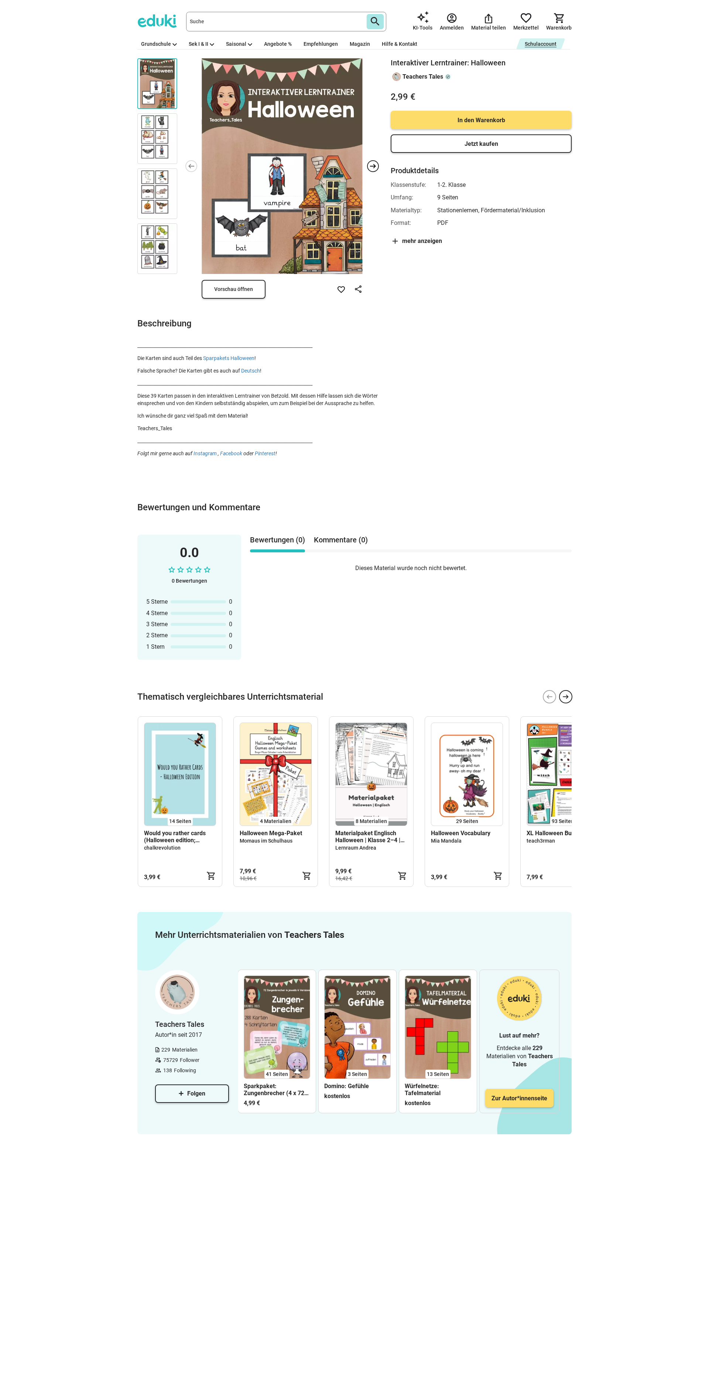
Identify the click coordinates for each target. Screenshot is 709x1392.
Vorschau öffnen (233, 289)
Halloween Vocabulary (460, 833)
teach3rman (541, 841)
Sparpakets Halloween (228, 358)
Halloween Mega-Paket (271, 833)
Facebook (231, 453)
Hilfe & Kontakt (399, 44)
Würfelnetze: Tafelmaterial (423, 1090)
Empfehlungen (321, 44)
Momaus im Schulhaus (266, 841)
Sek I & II (198, 44)
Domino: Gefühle (346, 1086)
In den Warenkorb (481, 120)
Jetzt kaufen (481, 143)
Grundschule (156, 44)
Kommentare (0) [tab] (341, 539)
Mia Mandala (446, 841)
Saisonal (236, 44)
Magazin (360, 44)
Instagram (205, 453)
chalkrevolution (162, 848)
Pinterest (265, 453)
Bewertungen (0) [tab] (277, 539)
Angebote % (278, 44)
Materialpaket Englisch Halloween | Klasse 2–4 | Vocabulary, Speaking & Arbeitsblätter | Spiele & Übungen (367, 837)
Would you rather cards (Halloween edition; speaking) (175, 837)
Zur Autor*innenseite (519, 1098)
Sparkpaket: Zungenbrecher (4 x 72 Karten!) (274, 1090)
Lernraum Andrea (355, 848)
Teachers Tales (423, 76)
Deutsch (250, 371)
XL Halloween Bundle (555, 833)
